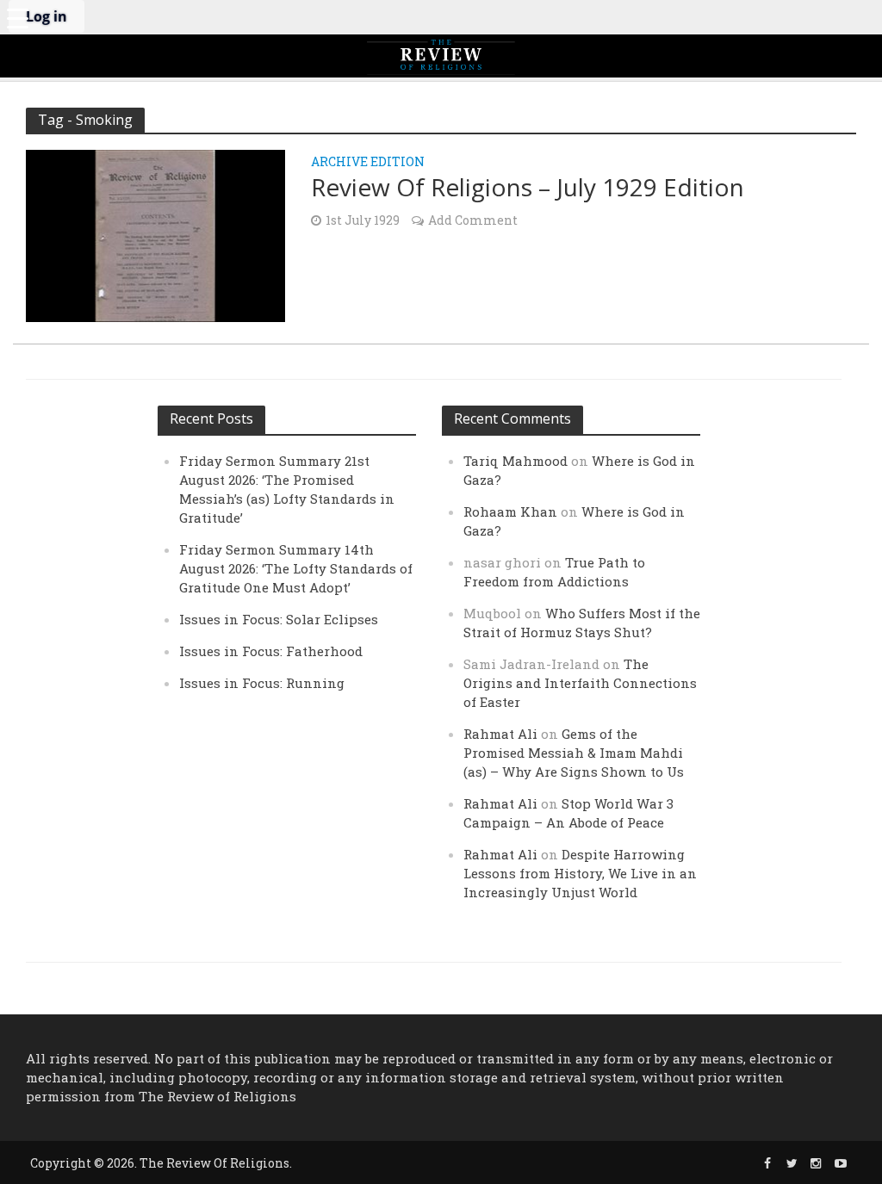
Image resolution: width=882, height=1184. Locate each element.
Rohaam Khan (510, 511)
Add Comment (473, 220)
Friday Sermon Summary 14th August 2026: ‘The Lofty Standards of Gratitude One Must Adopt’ (296, 568)
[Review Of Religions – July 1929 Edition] (155, 234)
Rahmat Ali (500, 733)
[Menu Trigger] (17, 17)
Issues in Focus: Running (262, 682)
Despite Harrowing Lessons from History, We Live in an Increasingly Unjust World (580, 873)
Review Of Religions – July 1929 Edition (527, 186)
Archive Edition (368, 163)
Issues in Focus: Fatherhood (271, 651)
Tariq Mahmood (515, 460)
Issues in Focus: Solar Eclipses (278, 619)
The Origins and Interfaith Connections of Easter (580, 682)
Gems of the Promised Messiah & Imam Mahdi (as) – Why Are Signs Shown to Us (573, 752)
